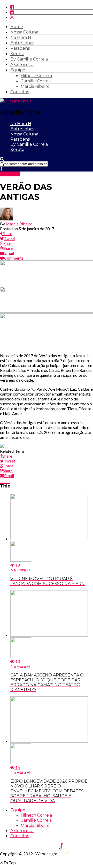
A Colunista (22, 64)
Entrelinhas (22, 42)
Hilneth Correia (36, 75)
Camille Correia (36, 81)
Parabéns (20, 48)
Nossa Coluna (24, 32)
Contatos (19, 91)
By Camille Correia (29, 59)
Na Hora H (20, 37)
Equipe (17, 69)
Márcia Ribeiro (35, 86)
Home (16, 26)
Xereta (17, 53)
